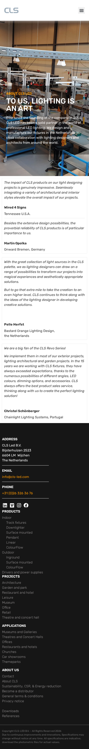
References (10, 716)
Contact (8, 676)
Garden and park (14, 588)
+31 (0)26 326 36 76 (17, 493)
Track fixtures (16, 523)
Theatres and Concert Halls (22, 637)
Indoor (7, 518)
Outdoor (8, 552)
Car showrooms (14, 657)
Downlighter (15, 527)
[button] (81, 10)
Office (6, 607)
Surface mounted (19, 532)
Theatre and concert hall (20, 617)
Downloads (10, 711)
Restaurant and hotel (18, 593)
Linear (11, 542)
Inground (12, 557)
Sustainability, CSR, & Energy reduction (31, 686)
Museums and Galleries (19, 632)
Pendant (12, 537)
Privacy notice (13, 701)
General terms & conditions (22, 696)
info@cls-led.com (15, 477)
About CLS (10, 681)
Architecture (11, 583)
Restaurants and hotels (19, 647)
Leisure (7, 597)
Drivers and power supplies (22, 572)
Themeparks (11, 662)
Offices (7, 642)
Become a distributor (18, 691)
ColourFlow (14, 547)
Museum (8, 602)
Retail (6, 612)
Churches (9, 652)
